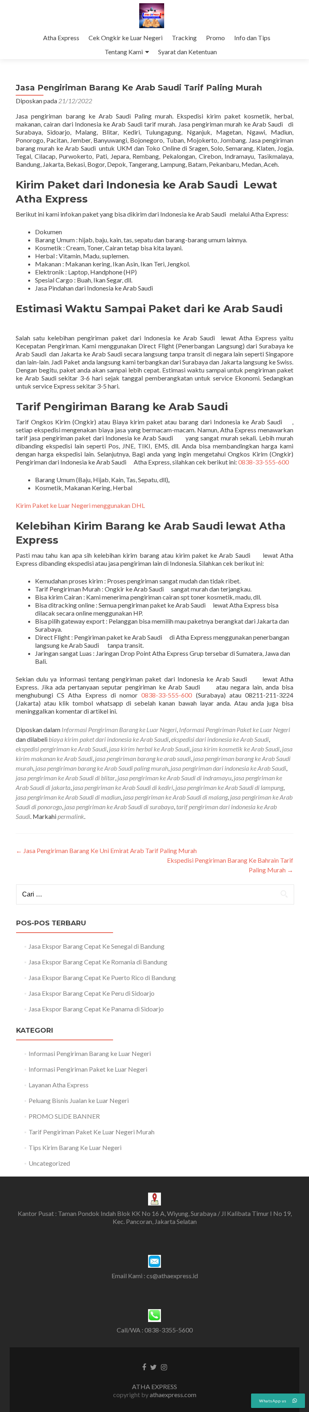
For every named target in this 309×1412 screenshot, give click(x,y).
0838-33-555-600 (263, 462)
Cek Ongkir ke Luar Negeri (126, 37)
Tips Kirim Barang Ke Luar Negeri (75, 1147)
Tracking (184, 37)
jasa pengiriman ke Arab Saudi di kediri (123, 787)
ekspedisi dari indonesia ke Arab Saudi (220, 739)
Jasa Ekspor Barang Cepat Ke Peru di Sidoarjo (91, 993)
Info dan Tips (252, 37)
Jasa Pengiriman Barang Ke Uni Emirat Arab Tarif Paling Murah (106, 850)
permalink (71, 816)
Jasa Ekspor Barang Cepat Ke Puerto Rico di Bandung (102, 977)
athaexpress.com (173, 1394)
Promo (215, 37)
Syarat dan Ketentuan (187, 51)
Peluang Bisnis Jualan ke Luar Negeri (79, 1100)
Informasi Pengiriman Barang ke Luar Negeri (119, 729)
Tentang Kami (124, 51)
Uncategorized (49, 1163)
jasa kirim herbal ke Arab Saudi (149, 749)
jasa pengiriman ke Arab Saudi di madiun (68, 797)
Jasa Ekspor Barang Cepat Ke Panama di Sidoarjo (96, 1009)
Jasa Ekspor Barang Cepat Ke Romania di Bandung (98, 962)
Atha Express (61, 37)
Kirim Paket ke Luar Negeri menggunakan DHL (80, 505)
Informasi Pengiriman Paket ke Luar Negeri (234, 729)
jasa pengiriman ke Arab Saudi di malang (175, 797)
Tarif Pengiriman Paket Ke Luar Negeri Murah (91, 1132)
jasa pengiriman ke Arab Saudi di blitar (65, 778)
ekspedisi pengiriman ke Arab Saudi (61, 749)
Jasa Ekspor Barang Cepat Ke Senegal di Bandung (97, 946)
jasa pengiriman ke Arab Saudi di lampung (229, 787)
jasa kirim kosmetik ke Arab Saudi (236, 749)
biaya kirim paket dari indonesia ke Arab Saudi (109, 739)
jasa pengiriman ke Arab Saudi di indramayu (174, 778)
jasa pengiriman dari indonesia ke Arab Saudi (228, 768)
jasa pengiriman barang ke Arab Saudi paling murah (101, 768)
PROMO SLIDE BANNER (64, 1116)
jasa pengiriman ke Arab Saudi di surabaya (119, 806)
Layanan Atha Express (59, 1085)
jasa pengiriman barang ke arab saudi (143, 758)
